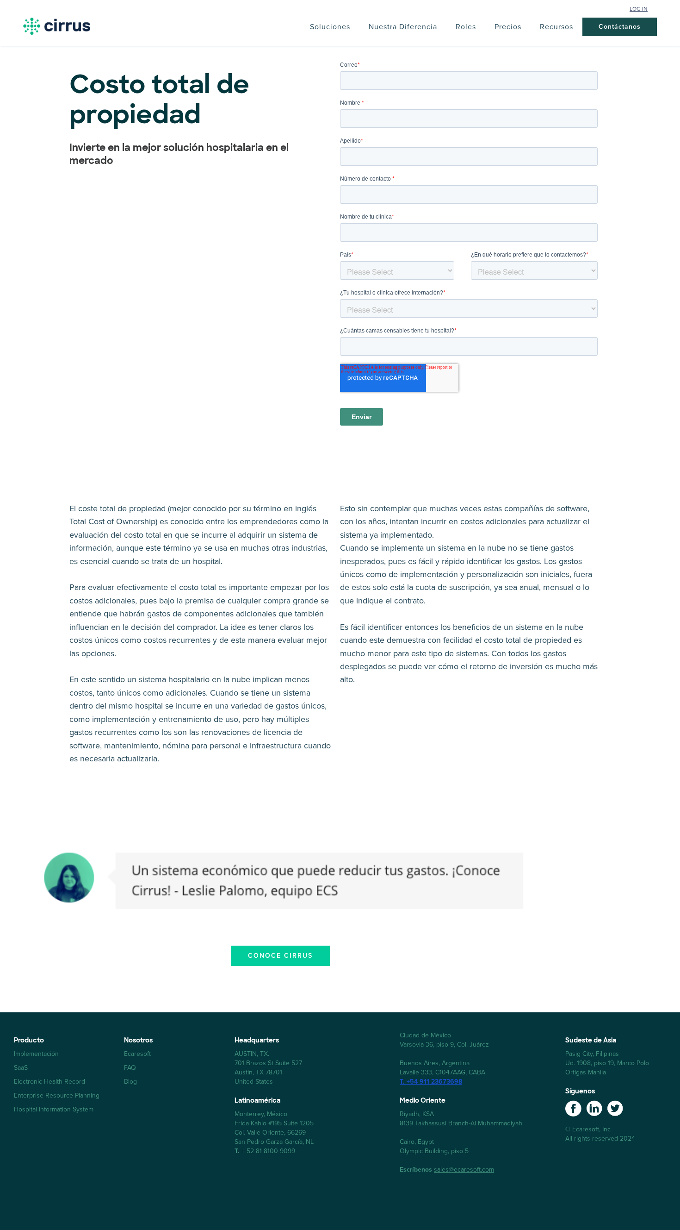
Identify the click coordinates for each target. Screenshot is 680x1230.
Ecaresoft (137, 1054)
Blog (130, 1081)
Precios (508, 26)
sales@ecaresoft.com (464, 1169)
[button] (330, 27)
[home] (56, 26)
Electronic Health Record (49, 1081)
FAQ (130, 1068)
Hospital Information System (53, 1109)
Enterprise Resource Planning (56, 1095)
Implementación (36, 1054)
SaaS (21, 1068)
